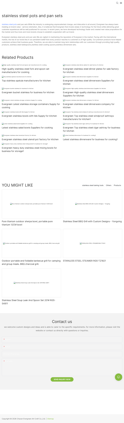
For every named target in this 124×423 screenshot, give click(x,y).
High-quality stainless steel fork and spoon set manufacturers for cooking (25, 70)
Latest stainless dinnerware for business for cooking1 (90, 139)
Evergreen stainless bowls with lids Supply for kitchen (29, 116)
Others (108, 185)
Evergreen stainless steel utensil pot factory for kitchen (30, 139)
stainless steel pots (9, 24)
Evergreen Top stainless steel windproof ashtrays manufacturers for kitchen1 (88, 117)
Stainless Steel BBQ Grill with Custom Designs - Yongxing (92, 221)
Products (117, 185)
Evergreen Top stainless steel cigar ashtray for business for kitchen (91, 129)
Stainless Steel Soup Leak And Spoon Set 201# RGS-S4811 (28, 302)
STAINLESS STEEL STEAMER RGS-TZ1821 (84, 260)
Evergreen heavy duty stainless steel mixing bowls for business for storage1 (29, 149)
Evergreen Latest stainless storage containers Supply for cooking (31, 106)
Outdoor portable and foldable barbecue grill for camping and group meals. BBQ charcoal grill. (31, 262)
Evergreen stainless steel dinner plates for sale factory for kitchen (91, 70)
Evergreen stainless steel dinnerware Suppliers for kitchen (88, 82)
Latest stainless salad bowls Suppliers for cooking (27, 127)
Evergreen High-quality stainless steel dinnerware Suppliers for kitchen (88, 94)
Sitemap (50, 419)
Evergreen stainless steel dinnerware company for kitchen (88, 106)
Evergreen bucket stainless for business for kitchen (28, 92)
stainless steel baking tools (92, 185)
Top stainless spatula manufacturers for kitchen (26, 80)
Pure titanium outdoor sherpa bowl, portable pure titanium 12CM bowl (27, 223)
